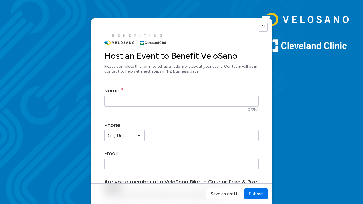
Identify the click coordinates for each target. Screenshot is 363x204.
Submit (256, 193)
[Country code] (138, 135)
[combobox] (118, 135)
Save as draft (224, 193)
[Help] (263, 27)
